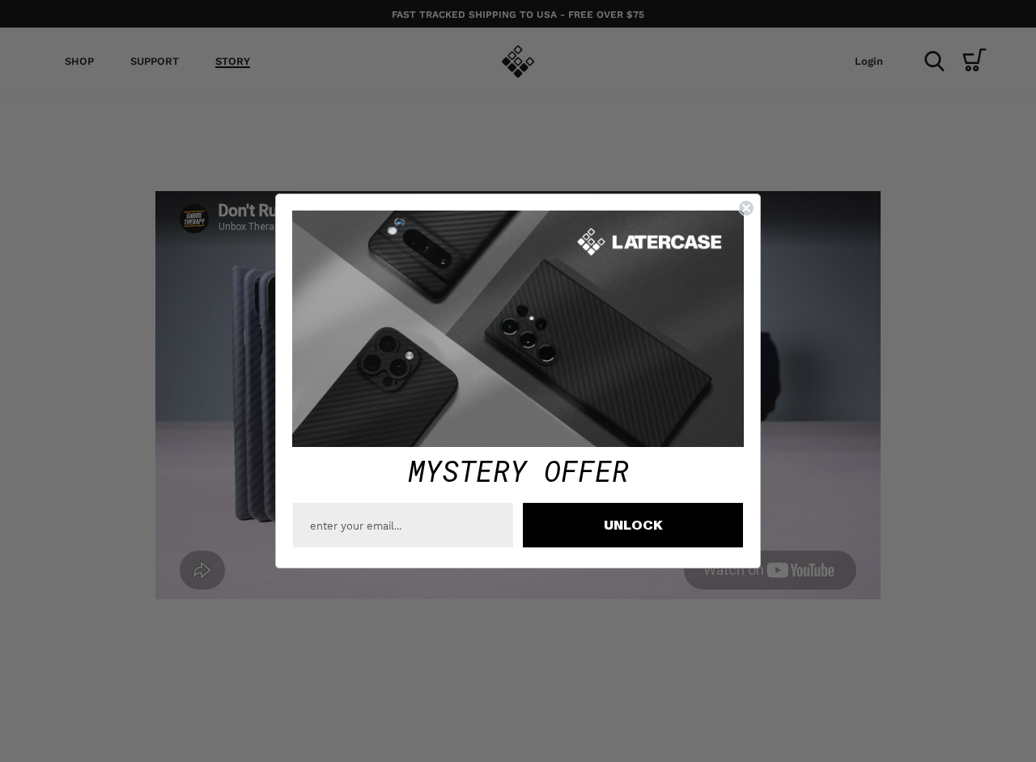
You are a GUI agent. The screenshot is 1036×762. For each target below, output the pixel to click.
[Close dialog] (746, 208)
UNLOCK (633, 525)
